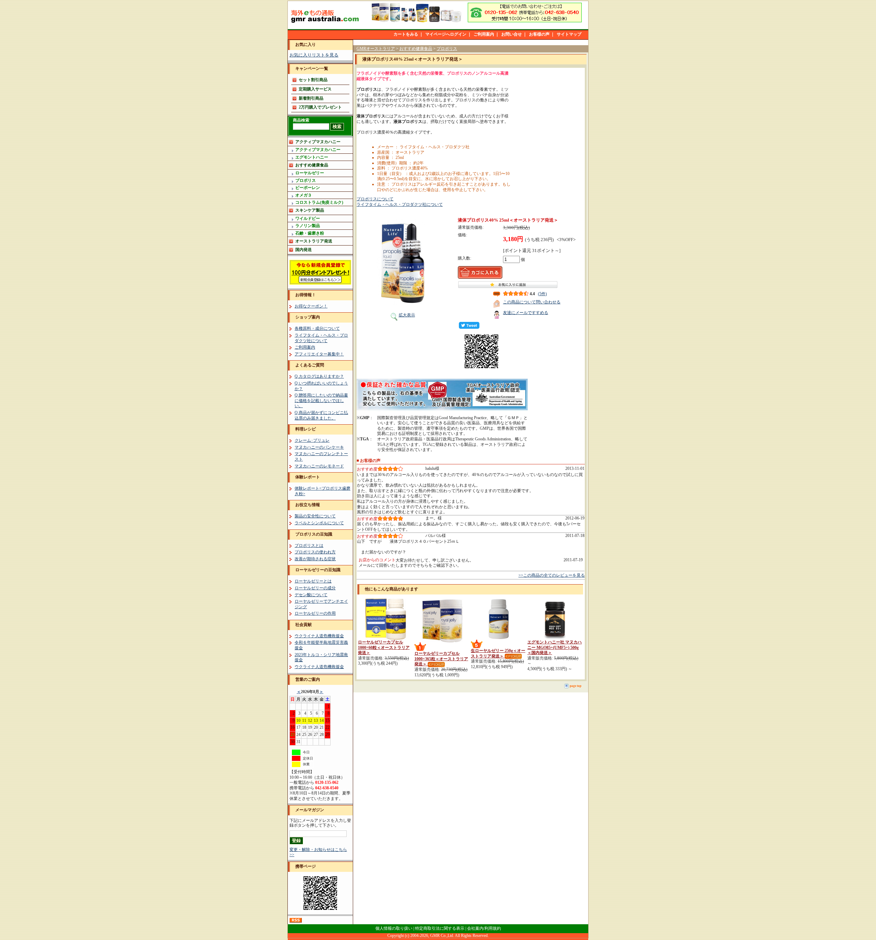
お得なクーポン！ (311, 306)
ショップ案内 (307, 317)
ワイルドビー (307, 218)
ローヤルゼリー (309, 173)
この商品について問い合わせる (532, 302)
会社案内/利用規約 (484, 928)
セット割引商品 (313, 79)
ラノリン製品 (307, 225)
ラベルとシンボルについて (319, 523)
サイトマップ (569, 34)
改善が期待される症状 (315, 558)
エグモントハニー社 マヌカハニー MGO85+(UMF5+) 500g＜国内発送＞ (554, 647)
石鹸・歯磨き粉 (309, 233)
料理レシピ (305, 429)
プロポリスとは (309, 545)
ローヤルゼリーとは (313, 581)
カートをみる (406, 34)
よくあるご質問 (309, 365)
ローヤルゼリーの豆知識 (317, 569)
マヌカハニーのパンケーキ (319, 447)
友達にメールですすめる (525, 312)
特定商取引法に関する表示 (439, 928)
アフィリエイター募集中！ (319, 354)
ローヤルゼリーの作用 (315, 613)
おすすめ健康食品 (311, 165)
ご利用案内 (484, 34)
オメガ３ (303, 195)
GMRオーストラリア (376, 48)
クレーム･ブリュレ (312, 440)
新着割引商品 (311, 98)
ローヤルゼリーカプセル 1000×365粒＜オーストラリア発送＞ (441, 658)
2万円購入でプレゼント (320, 107)
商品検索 (301, 120)
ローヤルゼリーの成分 (315, 588)
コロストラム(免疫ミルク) (319, 202)
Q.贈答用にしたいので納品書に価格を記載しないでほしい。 (321, 400)
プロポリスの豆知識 (313, 534)
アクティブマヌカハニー (317, 141)
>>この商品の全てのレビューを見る (551, 575)
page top (575, 686)
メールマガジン (309, 809)
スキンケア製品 (309, 210)
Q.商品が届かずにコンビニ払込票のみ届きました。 (321, 415)
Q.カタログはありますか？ (319, 376)
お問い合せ (511, 34)
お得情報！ (305, 294)
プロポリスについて (375, 199)
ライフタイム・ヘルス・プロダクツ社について (321, 338)
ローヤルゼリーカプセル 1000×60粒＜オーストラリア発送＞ (384, 647)
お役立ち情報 (307, 504)
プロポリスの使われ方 (315, 552)
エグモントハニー (311, 157)
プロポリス (305, 180)
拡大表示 (407, 315)
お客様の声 (539, 34)
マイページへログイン (445, 34)
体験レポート (307, 477)
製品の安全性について (315, 516)
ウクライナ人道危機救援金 (319, 636)
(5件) (542, 293)
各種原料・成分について (317, 328)
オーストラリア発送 (313, 241)
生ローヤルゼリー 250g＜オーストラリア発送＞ (498, 653)
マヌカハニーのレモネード (319, 466)
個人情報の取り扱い (393, 928)
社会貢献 (303, 624)
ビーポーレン (307, 187)
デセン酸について (311, 594)
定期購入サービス (315, 89)
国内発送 (303, 249)
